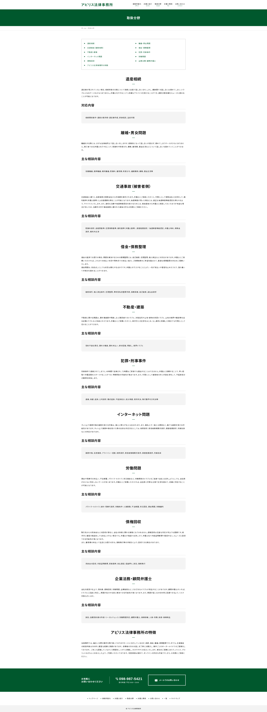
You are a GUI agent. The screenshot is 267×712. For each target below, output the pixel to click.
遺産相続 (90, 43)
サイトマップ (175, 698)
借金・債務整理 (145, 47)
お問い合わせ (155, 698)
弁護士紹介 (119, 698)
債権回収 (90, 61)
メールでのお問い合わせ (167, 680)
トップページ (93, 698)
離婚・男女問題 (145, 43)
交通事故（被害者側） (95, 47)
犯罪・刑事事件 (145, 52)
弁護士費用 (142, 698)
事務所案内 (106, 698)
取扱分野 (130, 698)
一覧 (165, 698)
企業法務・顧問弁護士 (147, 61)
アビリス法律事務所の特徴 (97, 65)
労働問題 (142, 56)
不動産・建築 (92, 52)
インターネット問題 (94, 56)
